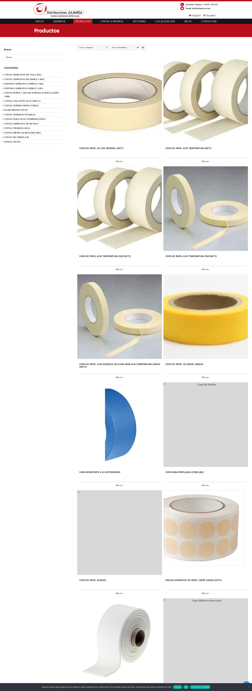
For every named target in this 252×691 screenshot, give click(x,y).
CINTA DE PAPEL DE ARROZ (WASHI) (184, 364)
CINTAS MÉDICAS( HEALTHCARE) (22, 133)
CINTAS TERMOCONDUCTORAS (21, 105)
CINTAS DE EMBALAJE (16, 137)
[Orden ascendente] (106, 47)
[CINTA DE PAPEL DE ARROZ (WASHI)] (205, 317)
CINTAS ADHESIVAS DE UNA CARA (22, 75)
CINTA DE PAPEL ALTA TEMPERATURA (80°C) (188, 148)
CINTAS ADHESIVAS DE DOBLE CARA (24, 79)
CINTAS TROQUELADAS (17, 128)
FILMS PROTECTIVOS (16, 110)
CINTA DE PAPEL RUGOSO (92, 580)
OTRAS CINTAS (12, 142)
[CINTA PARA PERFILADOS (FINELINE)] (205, 425)
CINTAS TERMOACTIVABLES (20, 115)
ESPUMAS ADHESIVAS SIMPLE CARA (24, 84)
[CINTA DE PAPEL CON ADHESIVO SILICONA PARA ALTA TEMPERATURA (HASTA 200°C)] (119, 317)
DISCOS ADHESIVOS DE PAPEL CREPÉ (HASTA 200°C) (193, 580)
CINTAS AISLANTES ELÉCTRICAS (22, 101)
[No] (248, 687)
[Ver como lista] (143, 47)
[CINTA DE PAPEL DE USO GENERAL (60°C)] (119, 101)
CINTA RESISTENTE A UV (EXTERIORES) (99, 472)
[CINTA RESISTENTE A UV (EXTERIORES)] (119, 425)
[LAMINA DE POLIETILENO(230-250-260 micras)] (205, 641)
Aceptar (177, 687)
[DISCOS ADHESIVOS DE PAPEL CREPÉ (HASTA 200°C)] (205, 533)
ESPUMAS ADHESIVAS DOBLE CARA (23, 88)
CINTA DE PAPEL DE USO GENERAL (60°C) (101, 148)
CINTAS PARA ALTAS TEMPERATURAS (25, 119)
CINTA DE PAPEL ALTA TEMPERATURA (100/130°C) (105, 256)
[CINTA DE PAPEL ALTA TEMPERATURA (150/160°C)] (205, 209)
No (186, 687)
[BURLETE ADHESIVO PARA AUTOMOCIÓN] (119, 641)
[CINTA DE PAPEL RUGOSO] (119, 533)
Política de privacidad (200, 687)
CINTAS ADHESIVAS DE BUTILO (21, 124)
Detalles (120, 161)
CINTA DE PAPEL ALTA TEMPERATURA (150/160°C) (191, 256)
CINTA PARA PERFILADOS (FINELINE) (184, 472)
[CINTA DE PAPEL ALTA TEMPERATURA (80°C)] (205, 101)
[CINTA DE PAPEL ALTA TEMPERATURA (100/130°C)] (119, 209)
